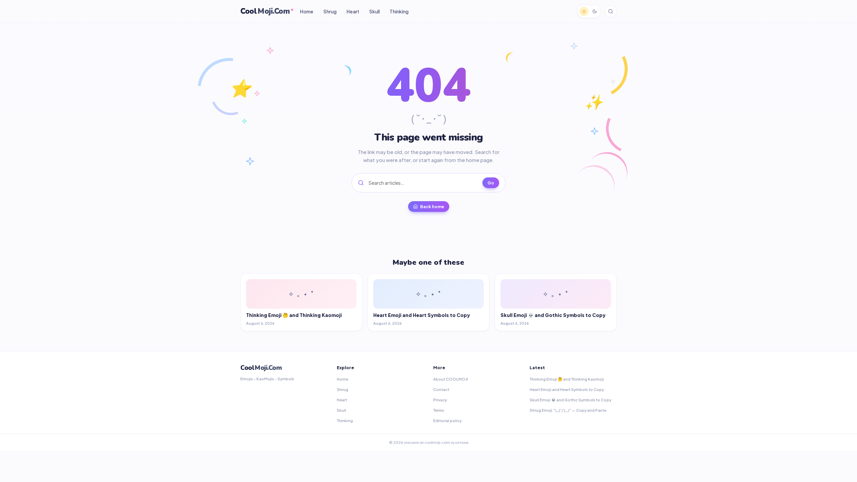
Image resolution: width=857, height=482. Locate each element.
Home (306, 11)
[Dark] (594, 11)
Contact (441, 389)
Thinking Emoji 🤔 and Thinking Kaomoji (567, 379)
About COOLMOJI (450, 379)
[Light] (584, 11)
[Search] (611, 11)
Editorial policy (447, 420)
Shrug (329, 11)
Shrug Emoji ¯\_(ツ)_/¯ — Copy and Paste (568, 410)
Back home (432, 206)
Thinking (399, 11)
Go (490, 182)
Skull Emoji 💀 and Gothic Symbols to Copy (570, 399)
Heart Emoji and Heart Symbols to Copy (567, 389)
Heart (352, 11)
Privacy (440, 399)
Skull (374, 11)
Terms (438, 410)
